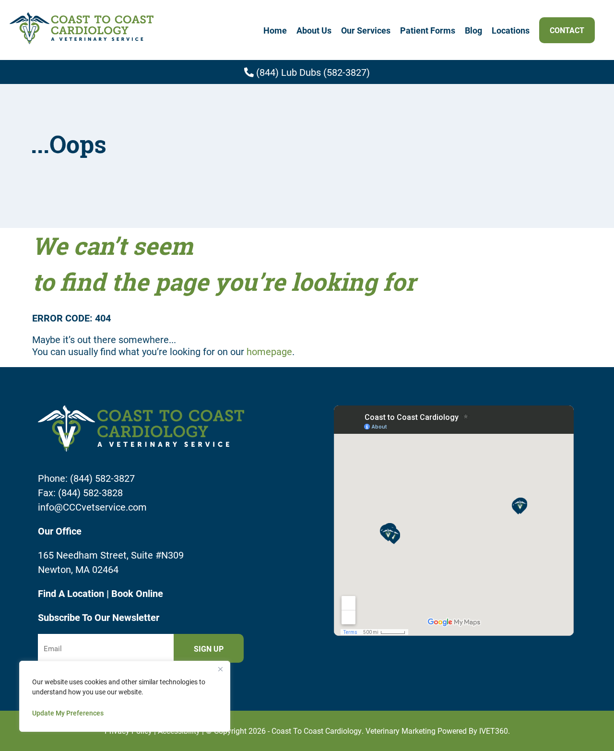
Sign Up (209, 649)
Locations (511, 30)
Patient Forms (427, 30)
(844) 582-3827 (102, 478)
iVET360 (493, 731)
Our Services (365, 30)
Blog (473, 30)
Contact (567, 30)
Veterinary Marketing (401, 731)
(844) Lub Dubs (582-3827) (312, 72)
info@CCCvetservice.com (92, 507)
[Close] (220, 669)
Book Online (137, 593)
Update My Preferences (68, 712)
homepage (269, 351)
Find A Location (72, 593)
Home (275, 30)
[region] (124, 696)
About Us (313, 30)
